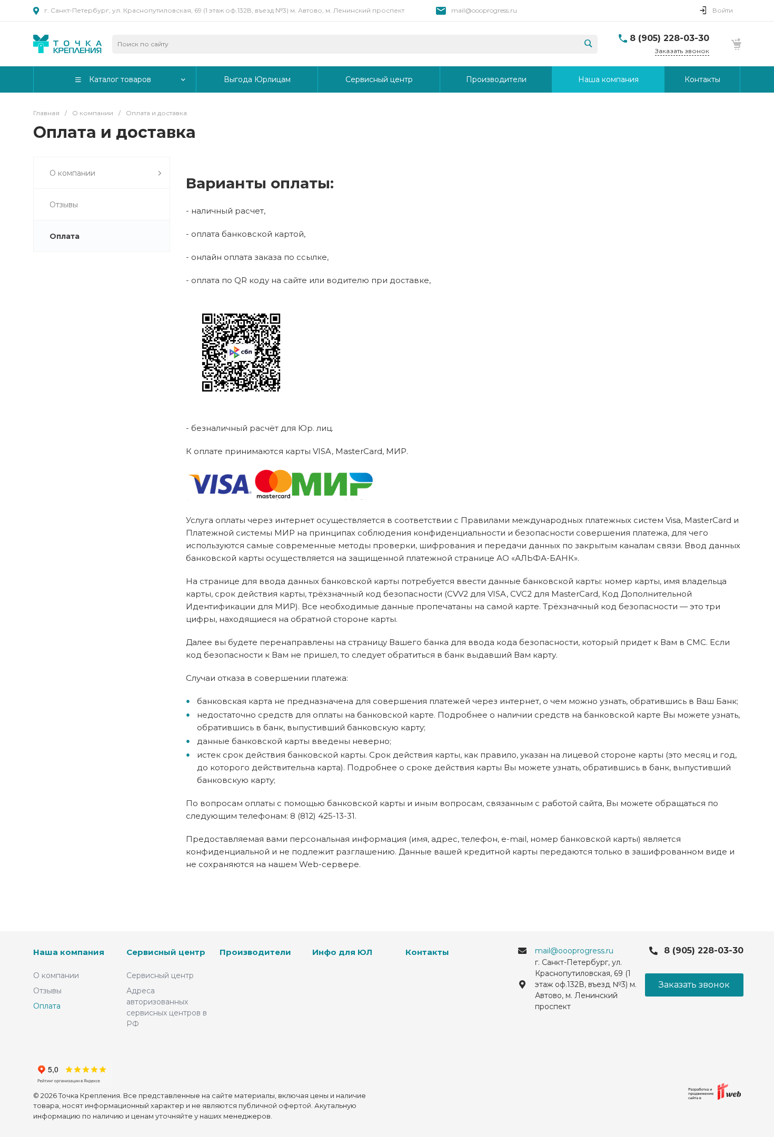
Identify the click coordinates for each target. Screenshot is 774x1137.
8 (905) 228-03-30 (669, 38)
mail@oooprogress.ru (484, 10)
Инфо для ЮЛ (342, 952)
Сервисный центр (165, 952)
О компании (56, 975)
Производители (255, 952)
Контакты (427, 952)
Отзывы (47, 990)
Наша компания (68, 952)
